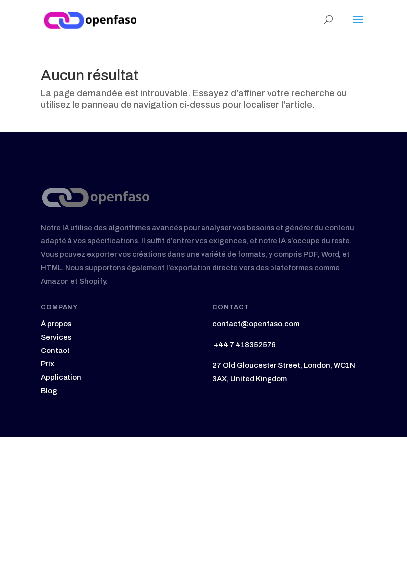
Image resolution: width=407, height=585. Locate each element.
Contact (55, 350)
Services (56, 337)
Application (61, 377)
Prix (47, 364)
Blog (49, 391)
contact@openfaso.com (255, 324)
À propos (56, 324)
